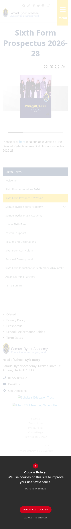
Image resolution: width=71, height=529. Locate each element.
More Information (35, 489)
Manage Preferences (36, 518)
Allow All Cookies (35, 509)
